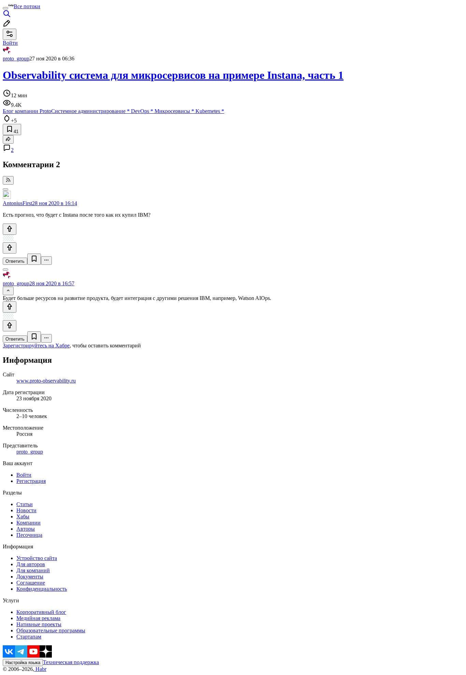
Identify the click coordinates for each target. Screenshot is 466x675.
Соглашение (30, 583)
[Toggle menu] (5, 8)
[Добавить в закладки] (34, 259)
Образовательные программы (50, 630)
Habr (40, 669)
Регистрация (31, 481)
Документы (29, 576)
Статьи (24, 504)
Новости (26, 510)
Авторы (25, 529)
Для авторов (30, 564)
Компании (28, 523)
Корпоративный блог (41, 612)
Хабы (22, 516)
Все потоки (27, 6)
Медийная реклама (38, 618)
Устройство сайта (36, 558)
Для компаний (33, 570)
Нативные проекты (38, 624)
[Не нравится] (9, 248)
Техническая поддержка (71, 662)
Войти (23, 475)
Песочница (29, 535)
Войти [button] (10, 43)
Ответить (15, 261)
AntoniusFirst (17, 203)
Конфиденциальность (41, 589)
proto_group (16, 58)
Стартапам (28, 637)
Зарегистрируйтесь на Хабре (36, 345)
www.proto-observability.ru (46, 381)
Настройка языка (22, 662)
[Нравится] (9, 229)
